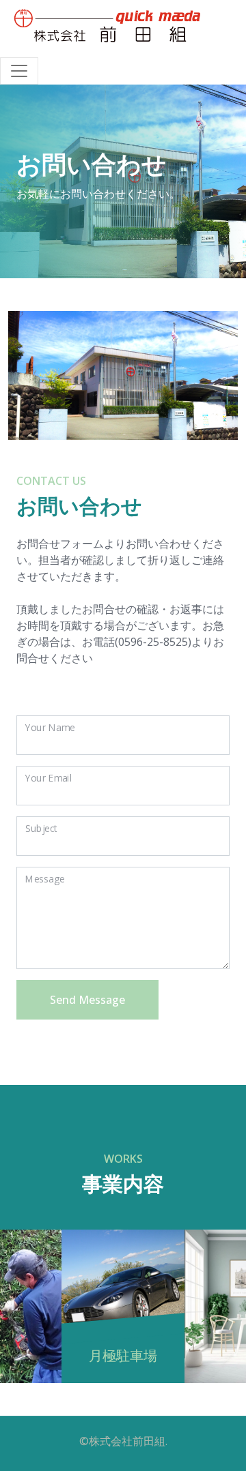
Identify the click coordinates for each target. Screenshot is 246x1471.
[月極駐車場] (123, 1265)
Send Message (87, 999)
